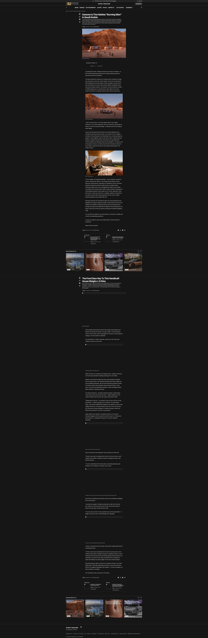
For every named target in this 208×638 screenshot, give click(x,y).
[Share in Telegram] (79, 19)
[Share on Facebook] (79, 14)
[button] (139, 1)
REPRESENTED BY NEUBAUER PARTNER (134, 633)
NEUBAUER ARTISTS (69, 633)
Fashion (92, 241)
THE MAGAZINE (80, 633)
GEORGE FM (89, 633)
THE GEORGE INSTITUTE (115, 633)
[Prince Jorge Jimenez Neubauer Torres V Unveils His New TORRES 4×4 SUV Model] (114, 262)
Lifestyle (83, 26)
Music (113, 588)
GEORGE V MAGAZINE (104, 4)
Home (67, 11)
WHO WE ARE (75, 633)
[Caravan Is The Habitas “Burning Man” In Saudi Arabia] (75, 609)
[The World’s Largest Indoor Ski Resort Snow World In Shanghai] (75, 262)
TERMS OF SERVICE (101, 633)
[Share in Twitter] (79, 16)
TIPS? (85, 633)
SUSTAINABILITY (94, 633)
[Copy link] (79, 22)
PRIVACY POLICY (107, 633)
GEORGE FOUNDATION (123, 633)
